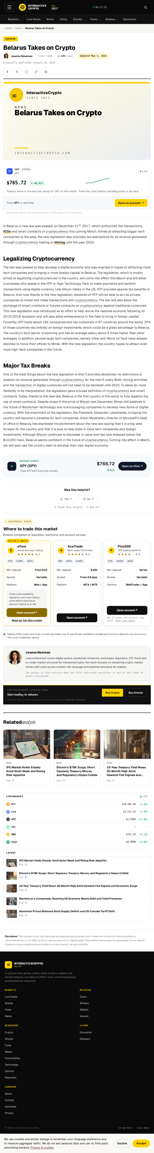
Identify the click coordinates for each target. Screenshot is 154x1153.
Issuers (84, 1016)
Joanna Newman (21, 56)
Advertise (10, 1106)
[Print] (46, 72)
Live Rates (34, 19)
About (8, 1093)
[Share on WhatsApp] (26, 72)
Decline (122, 1143)
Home (8, 28)
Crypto (9, 1032)
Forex (94, 19)
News (50, 19)
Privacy (9, 1113)
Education (129, 19)
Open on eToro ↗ (132, 466)
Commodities (12, 1058)
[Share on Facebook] (7, 72)
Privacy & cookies (42, 1147)
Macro (8, 1051)
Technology (11, 1064)
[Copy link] (36, 72)
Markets (14, 19)
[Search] (145, 7)
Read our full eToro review (27, 620)
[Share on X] (17, 72)
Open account (26, 612)
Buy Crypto (112, 692)
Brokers (111, 19)
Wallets (84, 1009)
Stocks (78, 19)
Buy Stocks (136, 692)
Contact (9, 1100)
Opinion (9, 1071)
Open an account (129, 203)
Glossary (85, 1039)
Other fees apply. (125, 620)
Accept (141, 1143)
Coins (63, 19)
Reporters (10, 1077)
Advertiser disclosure (76, 699)
